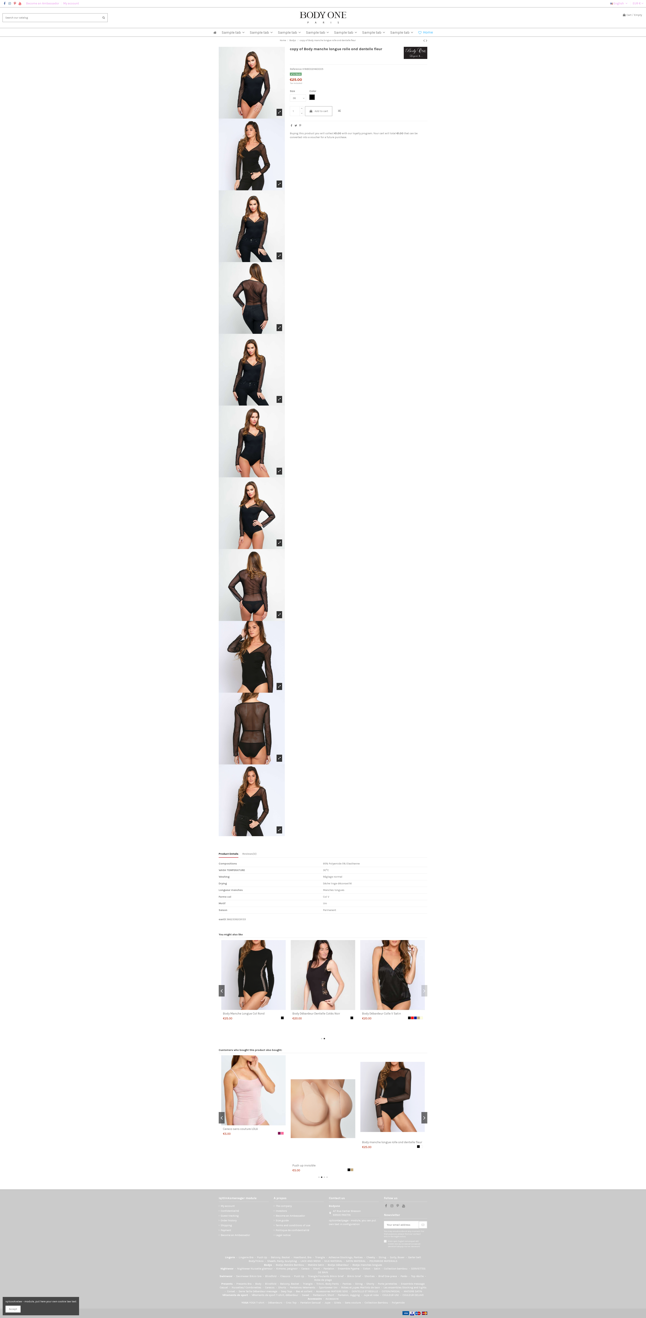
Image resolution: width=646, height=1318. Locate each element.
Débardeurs (275, 1302)
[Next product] (426, 40)
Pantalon (329, 1268)
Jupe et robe (371, 1295)
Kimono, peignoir (287, 1268)
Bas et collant (304, 1291)
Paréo (404, 1276)
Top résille (417, 1276)
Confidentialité (230, 1210)
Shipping (226, 1225)
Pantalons (296, 1287)
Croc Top (291, 1302)
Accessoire (315, 1298)
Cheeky (371, 1257)
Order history (229, 1220)
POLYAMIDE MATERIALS (383, 1261)
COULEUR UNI (391, 1295)
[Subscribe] (423, 1224)
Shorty (370, 1283)
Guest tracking (230, 1215)
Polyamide (398, 1302)
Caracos (270, 1287)
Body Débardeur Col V (237, 1013)
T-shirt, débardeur (287, 1295)
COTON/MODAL (391, 1291)
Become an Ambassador (43, 3)
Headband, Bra (303, 1257)
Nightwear (227, 1268)
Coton (367, 1268)
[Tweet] (296, 125)
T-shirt (260, 1302)
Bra (251, 1257)
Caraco (305, 1268)
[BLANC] (282, 1018)
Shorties (370, 1276)
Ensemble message (413, 1283)
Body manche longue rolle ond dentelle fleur (322, 1027)
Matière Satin (316, 1264)
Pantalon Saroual (310, 1302)
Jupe (328, 1302)
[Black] (279, 1018)
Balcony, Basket (281, 1257)
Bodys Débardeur (338, 1264)
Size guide (282, 1220)
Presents (227, 1283)
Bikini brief (337, 1276)
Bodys (268, 1264)
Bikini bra (255, 1276)
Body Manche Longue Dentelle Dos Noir (249, 1129)
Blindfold (271, 1276)
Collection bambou (396, 1268)
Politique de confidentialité (292, 1230)
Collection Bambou (377, 1302)
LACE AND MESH (311, 1261)
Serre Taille (246, 1291)
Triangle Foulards (319, 1276)
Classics (285, 1276)
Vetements (309, 1287)
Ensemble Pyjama (349, 1268)
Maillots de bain (370, 1287)
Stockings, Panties (351, 1257)
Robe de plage (323, 1279)
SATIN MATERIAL (356, 1261)
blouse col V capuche (376, 1129)
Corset (231, 1291)
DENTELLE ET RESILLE (365, 1291)
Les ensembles (393, 1287)
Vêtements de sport (235, 1295)
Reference (296, 69)
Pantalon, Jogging (349, 1295)
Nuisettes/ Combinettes (247, 1287)
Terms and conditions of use (293, 1225)
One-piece (391, 1276)
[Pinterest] (300, 125)
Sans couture (353, 1302)
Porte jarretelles (388, 1283)
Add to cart (321, 111)
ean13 (222, 919)
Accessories (323, 1291)
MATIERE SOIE (340, 1291)
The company (284, 1206)
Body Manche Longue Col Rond (383, 1013)
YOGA (245, 1302)
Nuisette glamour (262, 1268)
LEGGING (298, 1129)
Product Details (228, 853)
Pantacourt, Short (324, 1295)
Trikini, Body (324, 1283)
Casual (224, 1287)
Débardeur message (265, 1291)
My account (71, 3)
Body (258, 1283)
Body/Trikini (256, 1261)
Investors (281, 1210)
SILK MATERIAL (333, 1261)
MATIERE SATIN (413, 1291)
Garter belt (414, 1257)
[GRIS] (418, 1133)
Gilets (338, 1302)
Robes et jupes (350, 1287)
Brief (381, 1276)
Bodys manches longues (367, 1264)
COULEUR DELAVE (413, 1295)
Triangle (320, 1257)
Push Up (262, 1257)
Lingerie (230, 1257)
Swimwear (226, 1276)
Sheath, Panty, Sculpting (282, 1261)
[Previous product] (424, 40)
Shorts (282, 1287)
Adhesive (334, 1257)
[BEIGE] (415, 1133)
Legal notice (283, 1235)
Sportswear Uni (328, 1287)
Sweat (306, 1295)
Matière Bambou (294, 1264)
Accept (13, 1309)
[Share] (291, 125)
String (383, 1257)
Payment (226, 1230)
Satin (377, 1268)
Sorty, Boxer (397, 1257)
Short (316, 1268)
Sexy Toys (287, 1291)
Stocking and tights (414, 1287)
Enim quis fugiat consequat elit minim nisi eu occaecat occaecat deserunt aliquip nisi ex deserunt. (404, 1244)
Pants (335, 1283)
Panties (347, 1283)
